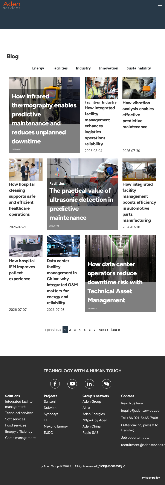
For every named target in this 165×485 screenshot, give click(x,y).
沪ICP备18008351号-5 (111, 466)
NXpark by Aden (94, 420)
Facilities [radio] (60, 68)
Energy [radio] (38, 68)
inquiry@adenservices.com (141, 410)
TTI (46, 420)
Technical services (19, 413)
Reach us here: (132, 403)
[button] (65, 329)
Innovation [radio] (108, 68)
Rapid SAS (90, 433)
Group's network (95, 396)
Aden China (91, 426)
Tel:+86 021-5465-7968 (139, 418)
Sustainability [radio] (139, 68)
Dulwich (50, 408)
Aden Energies (93, 414)
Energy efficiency (18, 431)
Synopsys (51, 414)
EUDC (48, 433)
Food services (15, 425)
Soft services (15, 419)
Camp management (20, 438)
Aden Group (91, 401)
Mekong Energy (56, 426)
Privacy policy (151, 477)
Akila (86, 408)
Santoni (50, 401)
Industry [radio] (83, 68)
